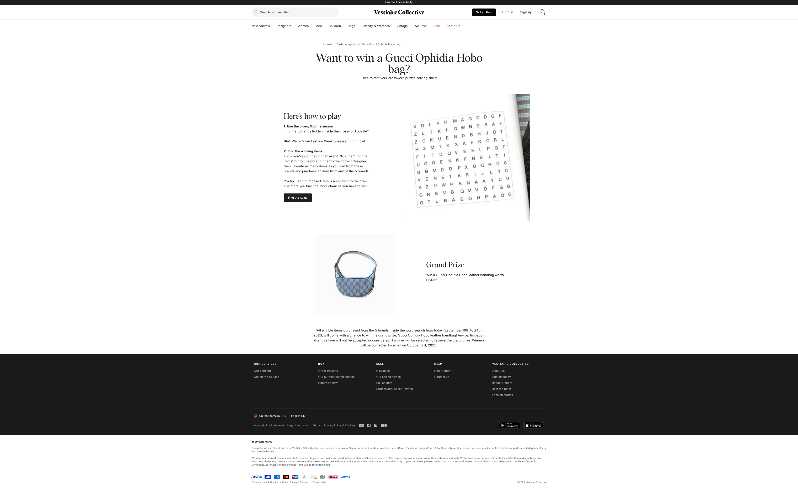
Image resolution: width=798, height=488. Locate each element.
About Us (453, 26)
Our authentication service (336, 377)
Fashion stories (502, 395)
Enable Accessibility (399, 2)
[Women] (312, 26)
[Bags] (358, 26)
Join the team (501, 389)
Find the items (297, 197)
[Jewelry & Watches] (393, 26)
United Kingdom (270, 482)
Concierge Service (266, 377)
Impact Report (502, 383)
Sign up (526, 12)
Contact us (441, 377)
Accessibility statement (269, 425)
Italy (324, 482)
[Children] (344, 26)
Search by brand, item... (276, 12)
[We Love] (430, 26)
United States (289, 482)
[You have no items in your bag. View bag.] (542, 12)
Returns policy (328, 383)
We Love (420, 26)
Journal (327, 44)
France (255, 482)
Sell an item (484, 12)
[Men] (325, 26)
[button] (542, 12)
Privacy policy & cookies (339, 425)
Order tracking (328, 371)
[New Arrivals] (273, 26)
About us (498, 371)
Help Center (442, 371)
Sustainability (501, 377)
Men (318, 26)
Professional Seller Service (394, 389)
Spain (316, 482)
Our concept (262, 371)
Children (335, 26)
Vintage (402, 26)
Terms (316, 425)
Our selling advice (388, 377)
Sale (436, 26)
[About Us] (463, 26)
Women (303, 26)
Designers (283, 26)
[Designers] (294, 26)
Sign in (507, 12)
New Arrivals (260, 26)
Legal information (298, 425)
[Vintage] (411, 26)
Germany (305, 482)
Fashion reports (347, 44)
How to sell (383, 371)
